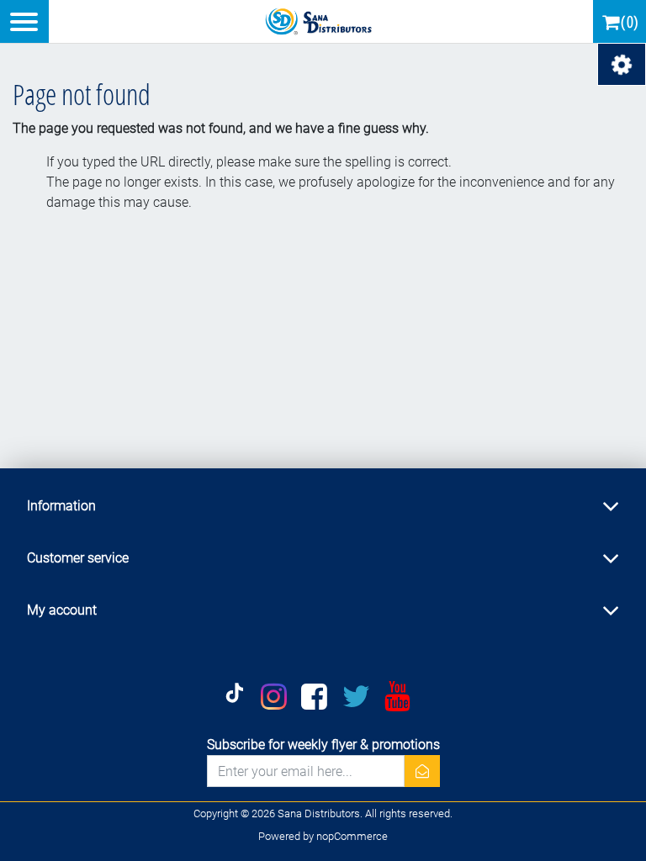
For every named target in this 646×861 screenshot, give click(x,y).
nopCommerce (352, 836)
